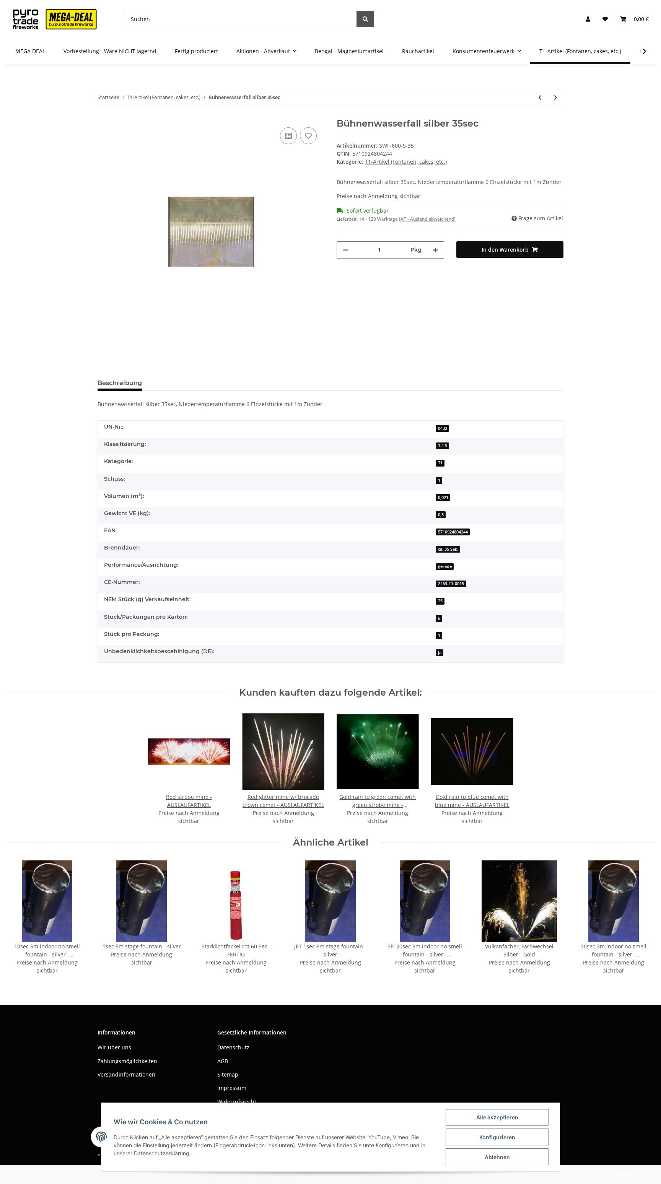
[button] (588, 19)
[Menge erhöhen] (435, 250)
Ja (439, 652)
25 (440, 600)
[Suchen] (365, 19)
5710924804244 (453, 532)
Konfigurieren (497, 1137)
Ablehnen (497, 1157)
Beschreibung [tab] (120, 383)
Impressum (231, 1087)
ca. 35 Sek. (448, 549)
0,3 (441, 514)
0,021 (443, 497)
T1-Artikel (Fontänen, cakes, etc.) (406, 161)
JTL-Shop (621, 1174)
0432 (442, 428)
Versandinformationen (126, 1074)
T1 (440, 462)
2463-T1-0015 (451, 583)
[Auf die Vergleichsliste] (288, 135)
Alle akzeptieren (497, 1117)
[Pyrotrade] (53, 19)
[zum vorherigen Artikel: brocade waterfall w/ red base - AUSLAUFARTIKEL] (540, 97)
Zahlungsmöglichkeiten (127, 1061)
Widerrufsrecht (236, 1101)
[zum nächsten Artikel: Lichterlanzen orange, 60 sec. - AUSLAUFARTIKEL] (555, 97)
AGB (222, 1061)
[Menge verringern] (345, 250)
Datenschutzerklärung (161, 1153)
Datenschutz (233, 1047)
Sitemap (227, 1074)
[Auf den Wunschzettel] (308, 135)
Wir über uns (114, 1047)
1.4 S (442, 445)
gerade (445, 566)
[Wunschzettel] (605, 19)
